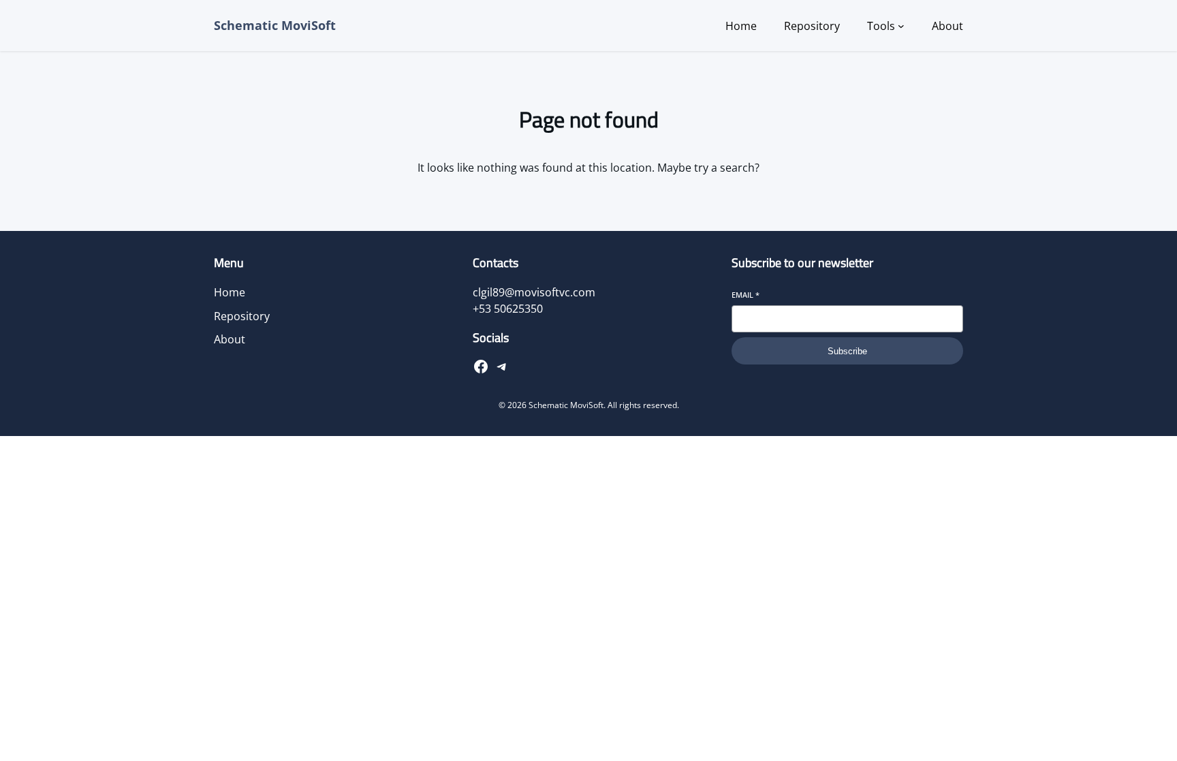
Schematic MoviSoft (275, 25)
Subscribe (847, 351)
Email (745, 295)
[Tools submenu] (901, 25)
